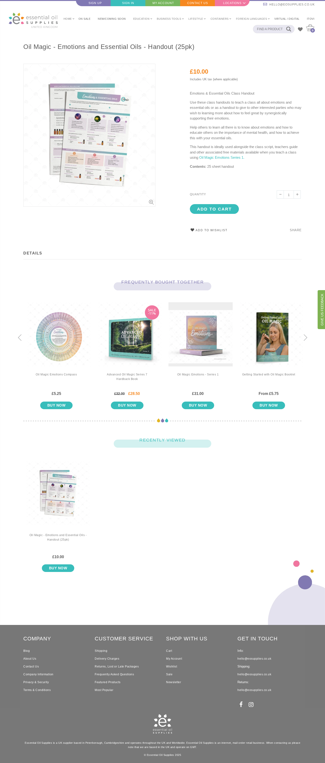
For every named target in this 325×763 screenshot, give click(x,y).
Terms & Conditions (37, 690)
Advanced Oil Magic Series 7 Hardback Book (127, 377)
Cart (169, 651)
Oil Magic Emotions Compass (56, 374)
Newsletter (173, 682)
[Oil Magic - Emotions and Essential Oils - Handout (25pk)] (58, 497)
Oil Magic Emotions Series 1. (222, 157)
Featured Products (108, 682)
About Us (29, 658)
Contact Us (197, 3)
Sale (169, 674)
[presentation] (20, 337)
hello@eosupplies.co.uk (292, 4)
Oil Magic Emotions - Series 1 (198, 374)
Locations (232, 3)
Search (288, 29)
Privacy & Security (36, 682)
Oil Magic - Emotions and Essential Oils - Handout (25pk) (108, 46)
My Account (163, 3)
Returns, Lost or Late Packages (117, 666)
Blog (26, 651)
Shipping (101, 651)
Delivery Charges (107, 658)
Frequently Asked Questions (114, 674)
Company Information (38, 674)
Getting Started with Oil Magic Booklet (268, 374)
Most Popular (104, 690)
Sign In (128, 3)
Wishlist (171, 666)
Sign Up (95, 3)
